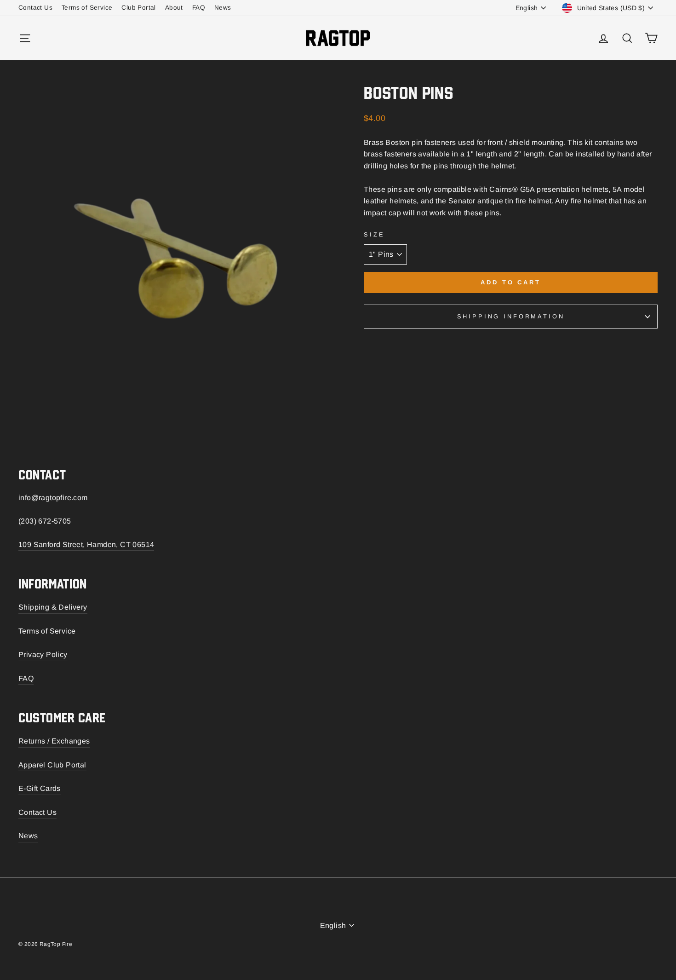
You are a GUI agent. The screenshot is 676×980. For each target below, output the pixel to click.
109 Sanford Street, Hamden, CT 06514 (86, 544)
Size (374, 234)
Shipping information (511, 316)
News (222, 7)
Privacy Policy (43, 654)
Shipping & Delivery (52, 607)
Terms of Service (87, 7)
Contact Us (35, 7)
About (174, 7)
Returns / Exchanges (54, 741)
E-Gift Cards (39, 788)
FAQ (198, 7)
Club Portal (138, 7)
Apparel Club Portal (52, 765)
